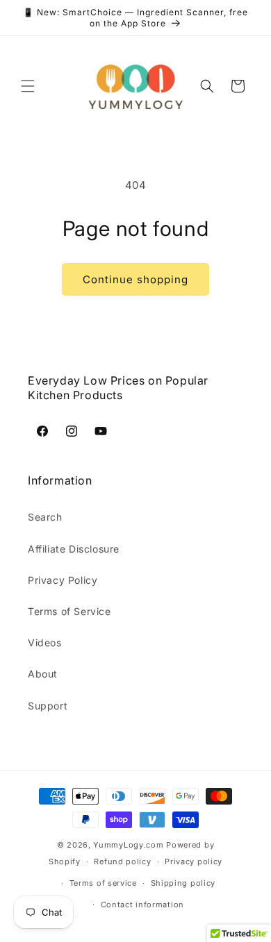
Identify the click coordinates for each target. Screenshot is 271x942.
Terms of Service (69, 611)
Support (47, 706)
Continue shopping (135, 279)
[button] (28, 86)
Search (45, 517)
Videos (45, 642)
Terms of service (103, 883)
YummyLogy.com (128, 845)
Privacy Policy (62, 580)
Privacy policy (193, 861)
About (43, 674)
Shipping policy (183, 883)
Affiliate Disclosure (74, 549)
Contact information (142, 904)
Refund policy (122, 861)
